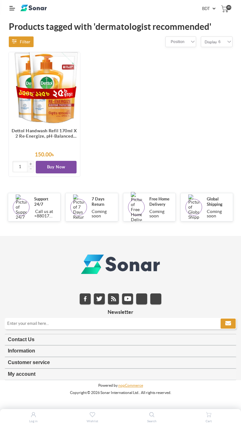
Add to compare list (72, 72)
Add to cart (72, 60)
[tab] (120, 340)
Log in (33, 421)
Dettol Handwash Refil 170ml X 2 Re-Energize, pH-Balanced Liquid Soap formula (44, 133)
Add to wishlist (72, 85)
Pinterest (155, 298)
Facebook (85, 298)
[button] (31, 164)
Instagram (141, 298)
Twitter (99, 298)
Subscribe (228, 324)
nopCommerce (130, 385)
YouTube (127, 298)
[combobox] (177, 42)
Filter (25, 41)
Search (152, 421)
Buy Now (56, 167)
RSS (113, 298)
